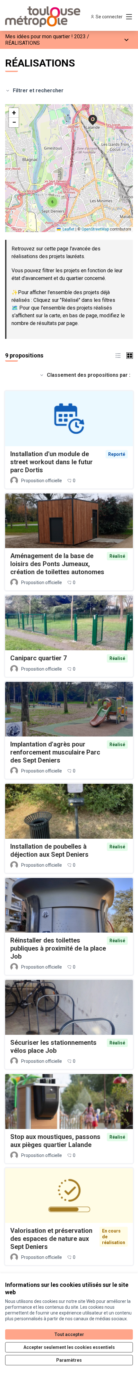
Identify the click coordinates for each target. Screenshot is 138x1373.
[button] (89, 116)
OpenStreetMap (95, 229)
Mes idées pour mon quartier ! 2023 (45, 36)
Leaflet (68, 229)
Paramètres (69, 1360)
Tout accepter (69, 1334)
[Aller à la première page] (52, 16)
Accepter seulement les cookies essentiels (69, 1347)
